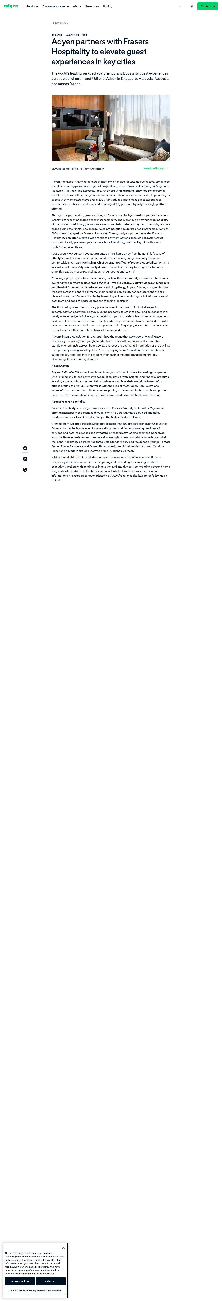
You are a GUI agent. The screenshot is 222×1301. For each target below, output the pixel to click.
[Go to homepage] (11, 6)
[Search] (180, 6)
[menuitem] (32, 6)
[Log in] (191, 6)
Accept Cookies (20, 1281)
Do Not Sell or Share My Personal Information (35, 1290)
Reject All (51, 1281)
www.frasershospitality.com (129, 475)
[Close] (63, 1248)
